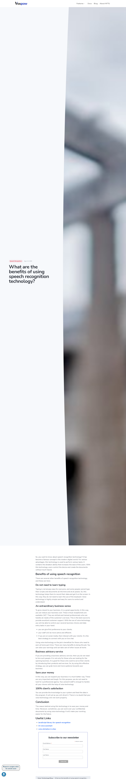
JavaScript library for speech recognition (54, 722)
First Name (46, 749)
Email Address (47, 743)
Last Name (46, 755)
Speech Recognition (16, 261)
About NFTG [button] (105, 3)
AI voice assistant (45, 726)
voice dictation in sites (47, 729)
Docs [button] (90, 3)
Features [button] (79, 3)
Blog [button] (96, 3)
